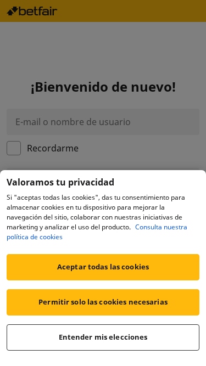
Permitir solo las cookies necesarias (103, 302)
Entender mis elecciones (103, 337)
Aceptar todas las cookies (103, 267)
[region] (103, 268)
